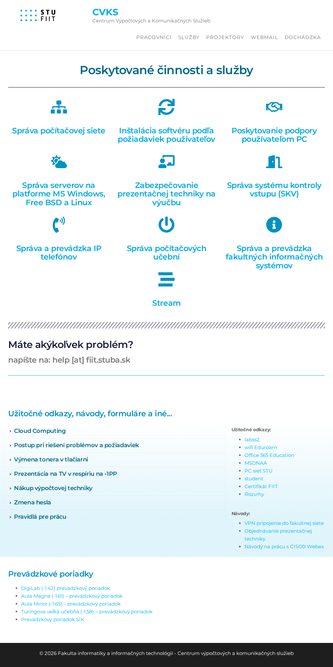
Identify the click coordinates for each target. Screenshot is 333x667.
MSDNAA (256, 463)
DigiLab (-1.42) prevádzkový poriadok (65, 588)
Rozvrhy (254, 494)
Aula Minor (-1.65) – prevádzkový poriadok (71, 604)
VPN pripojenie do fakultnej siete (284, 523)
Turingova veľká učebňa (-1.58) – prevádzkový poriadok (87, 611)
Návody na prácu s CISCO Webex (284, 546)
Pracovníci (154, 37)
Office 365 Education (269, 455)
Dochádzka (303, 37)
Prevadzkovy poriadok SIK (52, 619)
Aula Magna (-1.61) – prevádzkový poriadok (72, 596)
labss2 (252, 439)
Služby (189, 37)
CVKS (105, 12)
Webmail (264, 37)
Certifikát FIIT (261, 486)
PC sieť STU (259, 471)
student (254, 478)
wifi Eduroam (261, 447)
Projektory (225, 37)
